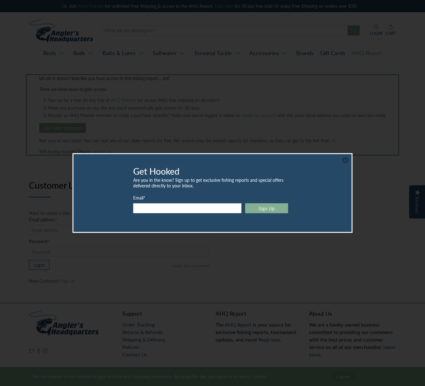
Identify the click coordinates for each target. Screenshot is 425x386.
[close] (345, 160)
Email (139, 197)
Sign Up (267, 208)
